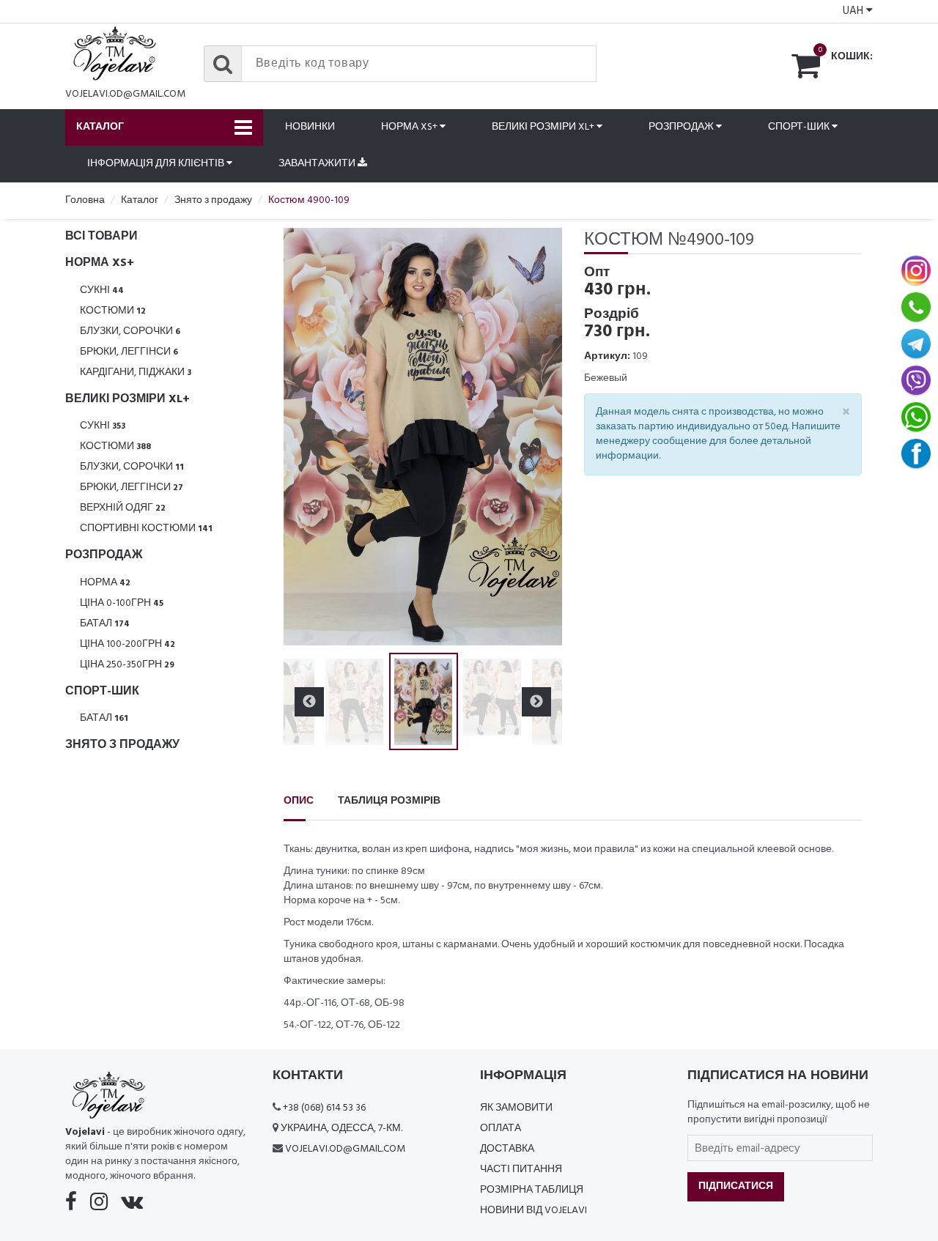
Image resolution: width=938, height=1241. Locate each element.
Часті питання (521, 1169)
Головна (85, 200)
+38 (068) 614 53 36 (324, 1108)
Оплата (500, 1128)
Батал (105, 623)
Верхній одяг (123, 508)
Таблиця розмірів (389, 801)
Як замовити (516, 1108)
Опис (299, 801)
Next (536, 436)
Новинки (310, 127)
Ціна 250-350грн (127, 664)
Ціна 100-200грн (127, 644)
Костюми (113, 311)
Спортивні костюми (146, 528)
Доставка (507, 1149)
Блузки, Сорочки (130, 331)
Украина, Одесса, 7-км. (341, 1128)
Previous (309, 436)
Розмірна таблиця (531, 1190)
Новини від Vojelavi (533, 1210)
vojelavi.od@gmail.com (125, 94)
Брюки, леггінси (129, 352)
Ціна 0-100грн (121, 603)
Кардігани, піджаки (135, 372)
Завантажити (318, 163)
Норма (105, 582)
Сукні (102, 290)
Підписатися (735, 1186)
